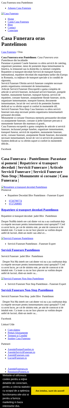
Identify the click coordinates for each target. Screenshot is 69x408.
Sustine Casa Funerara (19, 338)
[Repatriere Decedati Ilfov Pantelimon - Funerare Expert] (24, 187)
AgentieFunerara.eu (18, 368)
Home (11, 19)
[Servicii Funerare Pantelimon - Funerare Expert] (17, 238)
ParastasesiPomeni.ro (18, 371)
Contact (12, 27)
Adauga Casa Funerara (19, 8)
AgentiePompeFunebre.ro (21, 349)
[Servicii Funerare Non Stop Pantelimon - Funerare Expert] (22, 278)
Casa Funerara (8, 52)
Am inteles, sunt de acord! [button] (50, 390)
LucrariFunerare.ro (17, 358)
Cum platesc (14, 329)
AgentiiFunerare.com (18, 355)
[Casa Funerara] (9, 13)
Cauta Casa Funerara (18, 21)
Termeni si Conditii (17, 335)
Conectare (13, 30)
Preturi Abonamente (18, 332)
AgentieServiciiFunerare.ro (21, 352)
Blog (10, 24)
